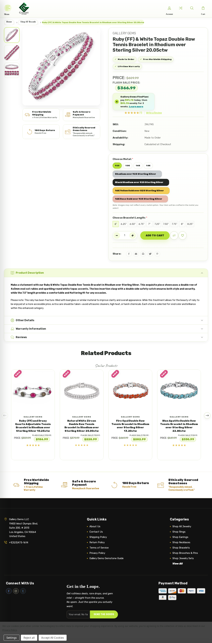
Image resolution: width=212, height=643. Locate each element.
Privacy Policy (97, 552)
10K (127, 165)
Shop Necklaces (181, 542)
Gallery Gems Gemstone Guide (106, 558)
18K (148, 165)
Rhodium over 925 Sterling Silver (135, 174)
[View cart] (203, 8)
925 (117, 165)
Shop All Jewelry (181, 526)
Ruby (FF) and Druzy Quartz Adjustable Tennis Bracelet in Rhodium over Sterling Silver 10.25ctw (33, 425)
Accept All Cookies (52, 638)
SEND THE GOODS (104, 614)
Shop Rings (179, 531)
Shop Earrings (180, 537)
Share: (117, 253)
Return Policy (97, 542)
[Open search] (191, 8)
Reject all (29, 638)
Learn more (136, 106)
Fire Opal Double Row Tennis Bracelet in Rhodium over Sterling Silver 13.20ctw (130, 425)
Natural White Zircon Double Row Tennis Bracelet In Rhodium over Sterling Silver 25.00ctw (81, 425)
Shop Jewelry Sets (183, 558)
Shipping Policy (98, 537)
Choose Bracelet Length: (130, 217)
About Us (94, 526)
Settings (11, 638)
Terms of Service (99, 547)
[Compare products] (180, 8)
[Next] (207, 415)
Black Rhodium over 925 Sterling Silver (139, 182)
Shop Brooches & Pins (185, 552)
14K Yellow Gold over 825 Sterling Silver (139, 190)
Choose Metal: (123, 159)
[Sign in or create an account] (169, 8)
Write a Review (154, 112)
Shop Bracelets (181, 547)
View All (177, 563)
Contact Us (96, 531)
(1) (140, 112)
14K (138, 165)
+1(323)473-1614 (18, 542)
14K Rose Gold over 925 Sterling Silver (138, 199)
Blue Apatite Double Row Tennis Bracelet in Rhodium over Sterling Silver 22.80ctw (179, 425)
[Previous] (5, 415)
